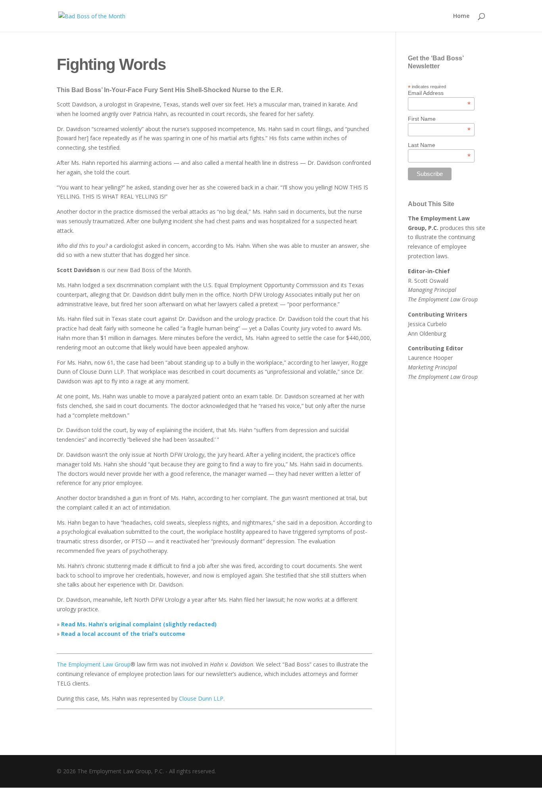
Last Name (439, 145)
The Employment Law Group (94, 664)
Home (461, 16)
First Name (439, 119)
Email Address (439, 93)
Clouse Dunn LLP (201, 698)
